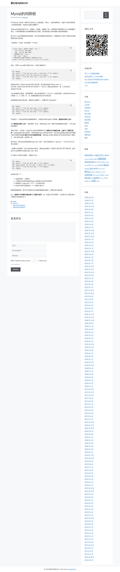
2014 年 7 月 (89, 500)
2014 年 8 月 (89, 497)
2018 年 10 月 (89, 365)
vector (98, 181)
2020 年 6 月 (89, 329)
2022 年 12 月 (89, 266)
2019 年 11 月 (89, 347)
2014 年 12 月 (89, 488)
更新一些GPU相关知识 (19, 205)
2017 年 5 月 (89, 407)
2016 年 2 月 (89, 449)
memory (92, 172)
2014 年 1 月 (89, 515)
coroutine (91, 159)
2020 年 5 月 (89, 332)
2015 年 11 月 (89, 455)
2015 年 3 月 (89, 479)
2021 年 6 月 (89, 299)
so (92, 178)
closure (86, 159)
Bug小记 (87, 102)
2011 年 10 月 (89, 545)
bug (97, 155)
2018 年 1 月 (89, 386)
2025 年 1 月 (89, 227)
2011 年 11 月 (89, 542)
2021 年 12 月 (89, 290)
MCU (87, 171)
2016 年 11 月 (89, 425)
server (88, 177)
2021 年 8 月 (89, 296)
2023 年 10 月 (89, 251)
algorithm (89, 155)
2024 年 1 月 (89, 248)
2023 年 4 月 (89, 260)
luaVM (95, 168)
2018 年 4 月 (89, 380)
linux (106, 164)
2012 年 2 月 (89, 539)
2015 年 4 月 (89, 476)
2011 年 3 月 (89, 554)
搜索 (106, 15)
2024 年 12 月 (89, 230)
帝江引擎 (88, 114)
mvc (101, 172)
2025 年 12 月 (89, 206)
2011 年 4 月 (89, 551)
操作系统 (88, 120)
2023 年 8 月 (89, 254)
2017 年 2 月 (89, 416)
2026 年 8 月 (89, 197)
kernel (100, 165)
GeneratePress (71, 569)
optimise (88, 175)
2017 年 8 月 (89, 401)
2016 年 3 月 (89, 446)
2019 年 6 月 (89, 356)
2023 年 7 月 (89, 257)
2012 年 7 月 (89, 527)
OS (93, 175)
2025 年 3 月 (89, 224)
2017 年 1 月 (89, 419)
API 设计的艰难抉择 (91, 82)
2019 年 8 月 (89, 350)
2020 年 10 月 (89, 320)
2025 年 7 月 (89, 212)
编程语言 (88, 135)
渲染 (86, 129)
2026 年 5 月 (89, 200)
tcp (106, 178)
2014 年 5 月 (89, 506)
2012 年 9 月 (89, 524)
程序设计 (88, 132)
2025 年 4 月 (89, 221)
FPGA (98, 162)
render (102, 175)
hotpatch (96, 165)
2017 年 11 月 (89, 392)
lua (91, 168)
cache (106, 155)
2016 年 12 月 (89, 422)
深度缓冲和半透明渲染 (19, 207)
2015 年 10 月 (89, 458)
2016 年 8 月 (89, 434)
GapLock (15, 203)
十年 (86, 85)
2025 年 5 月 (89, 218)
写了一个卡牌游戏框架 (92, 73)
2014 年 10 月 (89, 491)
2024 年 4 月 (89, 242)
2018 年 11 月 (89, 362)
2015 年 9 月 (89, 461)
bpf (94, 155)
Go (89, 165)
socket (96, 178)
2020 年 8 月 (89, 323)
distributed (89, 162)
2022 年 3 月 (89, 284)
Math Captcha (16, 261)
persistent (97, 175)
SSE (104, 178)
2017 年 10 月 (89, 395)
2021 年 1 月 (89, 311)
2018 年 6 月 (89, 374)
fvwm (103, 162)
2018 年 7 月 (89, 371)
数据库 (15, 201)
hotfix (92, 165)
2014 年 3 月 (89, 509)
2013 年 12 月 (89, 518)
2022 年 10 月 (89, 272)
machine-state (101, 168)
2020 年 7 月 (89, 326)
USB (94, 180)
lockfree (87, 168)
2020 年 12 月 (89, 314)
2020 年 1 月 (89, 341)
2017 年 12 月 (89, 389)
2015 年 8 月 (89, 464)
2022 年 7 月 (89, 278)
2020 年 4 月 (89, 335)
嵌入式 (87, 111)
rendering (107, 175)
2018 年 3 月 (89, 383)
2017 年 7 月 (89, 404)
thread (86, 181)
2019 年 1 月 (89, 359)
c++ (101, 154)
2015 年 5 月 (89, 473)
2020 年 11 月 (89, 317)
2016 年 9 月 (89, 431)
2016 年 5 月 (89, 440)
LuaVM (87, 105)
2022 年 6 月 (89, 281)
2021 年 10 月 (89, 293)
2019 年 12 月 (89, 344)
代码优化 (88, 108)
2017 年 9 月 (89, 398)
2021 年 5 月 (89, 302)
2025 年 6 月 (89, 215)
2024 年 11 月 (89, 233)
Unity (90, 181)
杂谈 (86, 126)
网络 (86, 138)
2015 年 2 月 (89, 482)
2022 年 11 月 (89, 269)
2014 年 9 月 (89, 494)
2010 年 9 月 (89, 560)
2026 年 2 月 (89, 203)
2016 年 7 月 (89, 437)
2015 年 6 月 (89, 470)
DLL (95, 162)
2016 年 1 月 (89, 452)
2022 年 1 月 (89, 287)
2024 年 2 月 (89, 245)
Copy (73, 48)
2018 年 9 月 (89, 368)
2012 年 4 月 (89, 533)
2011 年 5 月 (89, 548)
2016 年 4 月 (89, 443)
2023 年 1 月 (89, 263)
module (97, 172)
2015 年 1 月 (89, 485)
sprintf (101, 178)
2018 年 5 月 (89, 377)
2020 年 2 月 (89, 338)
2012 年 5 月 (89, 530)
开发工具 (88, 117)
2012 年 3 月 (89, 536)
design (102, 158)
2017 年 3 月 (89, 413)
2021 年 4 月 (89, 305)
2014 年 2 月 (89, 512)
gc (85, 165)
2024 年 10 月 (89, 236)
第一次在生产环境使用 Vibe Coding (97, 79)
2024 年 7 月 (89, 239)
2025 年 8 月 (89, 209)
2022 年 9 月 (89, 275)
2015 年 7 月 (89, 467)
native (103, 172)
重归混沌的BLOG (19, 3)
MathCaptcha (17, 264)
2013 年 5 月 (89, 521)
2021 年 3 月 (89, 308)
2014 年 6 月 (89, 503)
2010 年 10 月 (89, 557)
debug (96, 159)
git (87, 165)
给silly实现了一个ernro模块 (94, 76)
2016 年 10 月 (89, 428)
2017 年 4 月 (89, 410)
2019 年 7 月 (89, 353)
